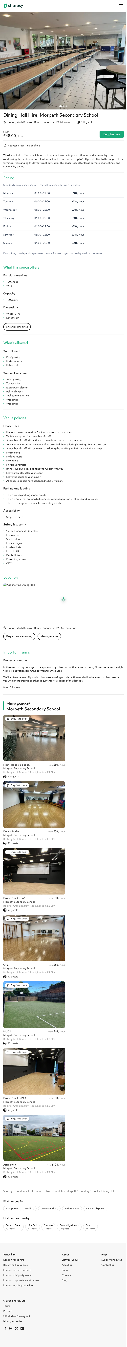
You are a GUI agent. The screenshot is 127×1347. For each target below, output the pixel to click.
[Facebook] (5, 1328)
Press (65, 1270)
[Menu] (121, 6)
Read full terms (11, 687)
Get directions (69, 628)
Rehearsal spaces (95, 1208)
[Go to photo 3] (66, 106)
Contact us (107, 1265)
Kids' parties (12, 1208)
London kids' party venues (17, 1275)
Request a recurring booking (24, 145)
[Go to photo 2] (63, 106)
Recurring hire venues (15, 1265)
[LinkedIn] (22, 1328)
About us (67, 1265)
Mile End (32, 1227)
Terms (6, 1306)
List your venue (70, 1259)
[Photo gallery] (63, 60)
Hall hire (29, 1208)
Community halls (49, 1208)
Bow (90, 1227)
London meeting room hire (18, 1285)
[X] (17, 1328)
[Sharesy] (13, 5)
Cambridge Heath (69, 1227)
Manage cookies (12, 1321)
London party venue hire (17, 1270)
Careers (66, 1275)
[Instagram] (11, 1328)
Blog (64, 1280)
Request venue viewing (19, 636)
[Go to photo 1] (60, 106)
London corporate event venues (21, 1280)
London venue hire (13, 1259)
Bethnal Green (13, 1227)
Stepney (48, 1227)
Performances (72, 1208)
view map (66, 122)
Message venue (49, 636)
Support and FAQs (111, 1259)
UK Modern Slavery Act (16, 1316)
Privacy (7, 1311)
